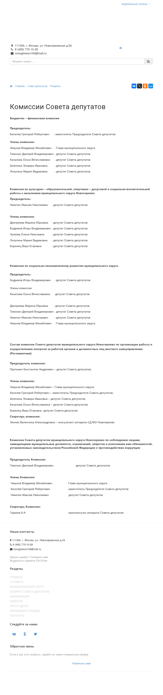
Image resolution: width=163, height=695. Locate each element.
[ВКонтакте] (134, 86)
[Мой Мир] (150, 86)
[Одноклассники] (145, 86)
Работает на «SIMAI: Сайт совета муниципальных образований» (114, 690)
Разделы (55, 86)
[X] (139, 86)
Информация (19, 596)
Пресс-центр (19, 606)
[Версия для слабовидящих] (121, 48)
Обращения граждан (25, 611)
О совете (16, 582)
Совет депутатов (37, 86)
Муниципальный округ (27, 586)
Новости (16, 601)
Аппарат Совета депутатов (29, 591)
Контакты (17, 615)
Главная (20, 86)
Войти (134, 48)
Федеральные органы (134, 4)
